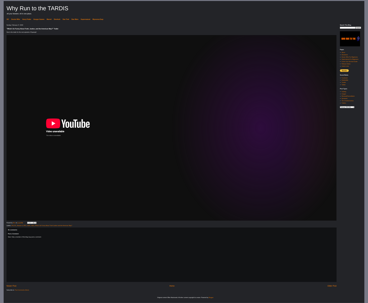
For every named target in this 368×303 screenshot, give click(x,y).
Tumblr (344, 82)
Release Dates (346, 64)
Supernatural (85, 19)
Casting (344, 91)
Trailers (344, 103)
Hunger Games (38, 19)
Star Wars (74, 19)
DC (8, 19)
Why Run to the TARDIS (37, 8)
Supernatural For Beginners (350, 59)
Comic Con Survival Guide (349, 61)
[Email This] (28, 223)
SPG (24, 225)
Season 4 (20, 225)
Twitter (344, 84)
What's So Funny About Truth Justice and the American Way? (53, 225)
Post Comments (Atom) (22, 290)
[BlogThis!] (30, 223)
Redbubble (345, 80)
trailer (28, 225)
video (32, 225)
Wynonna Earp (97, 19)
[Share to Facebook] (34, 223)
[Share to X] (32, 223)
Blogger (211, 297)
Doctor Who (15, 19)
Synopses (344, 98)
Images (344, 94)
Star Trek (66, 19)
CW (12, 225)
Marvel (49, 19)
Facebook (345, 78)
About (343, 52)
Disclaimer (345, 54)
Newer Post (11, 286)
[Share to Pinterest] (35, 223)
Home (172, 286)
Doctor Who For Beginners (350, 57)
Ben (14, 222)
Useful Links (345, 66)
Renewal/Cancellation (348, 96)
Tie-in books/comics (348, 100)
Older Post (332, 286)
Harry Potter (26, 19)
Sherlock (57, 19)
